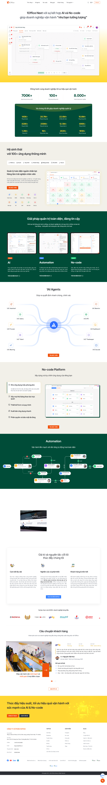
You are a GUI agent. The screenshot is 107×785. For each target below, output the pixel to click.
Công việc (67, 738)
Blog (84, 732)
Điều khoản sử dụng (42, 760)
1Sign (66, 746)
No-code (45, 2)
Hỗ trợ (47, 748)
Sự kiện (48, 740)
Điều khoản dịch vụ (31, 760)
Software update (82, 760)
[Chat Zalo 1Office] (103, 775)
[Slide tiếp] (97, 661)
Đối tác (47, 743)
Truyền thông (49, 738)
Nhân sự (67, 740)
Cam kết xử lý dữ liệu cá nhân (52, 751)
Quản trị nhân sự (86, 740)
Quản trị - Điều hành (87, 738)
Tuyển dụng (49, 746)
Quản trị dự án (86, 743)
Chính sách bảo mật (53, 760)
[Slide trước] (10, 661)
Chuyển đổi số (86, 735)
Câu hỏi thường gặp (72, 760)
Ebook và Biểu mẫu (87, 748)
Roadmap (48, 735)
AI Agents (37, 2)
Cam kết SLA (63, 760)
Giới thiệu (48, 732)
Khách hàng (61, 2)
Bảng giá (52, 2)
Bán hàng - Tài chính (87, 746)
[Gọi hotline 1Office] (103, 781)
